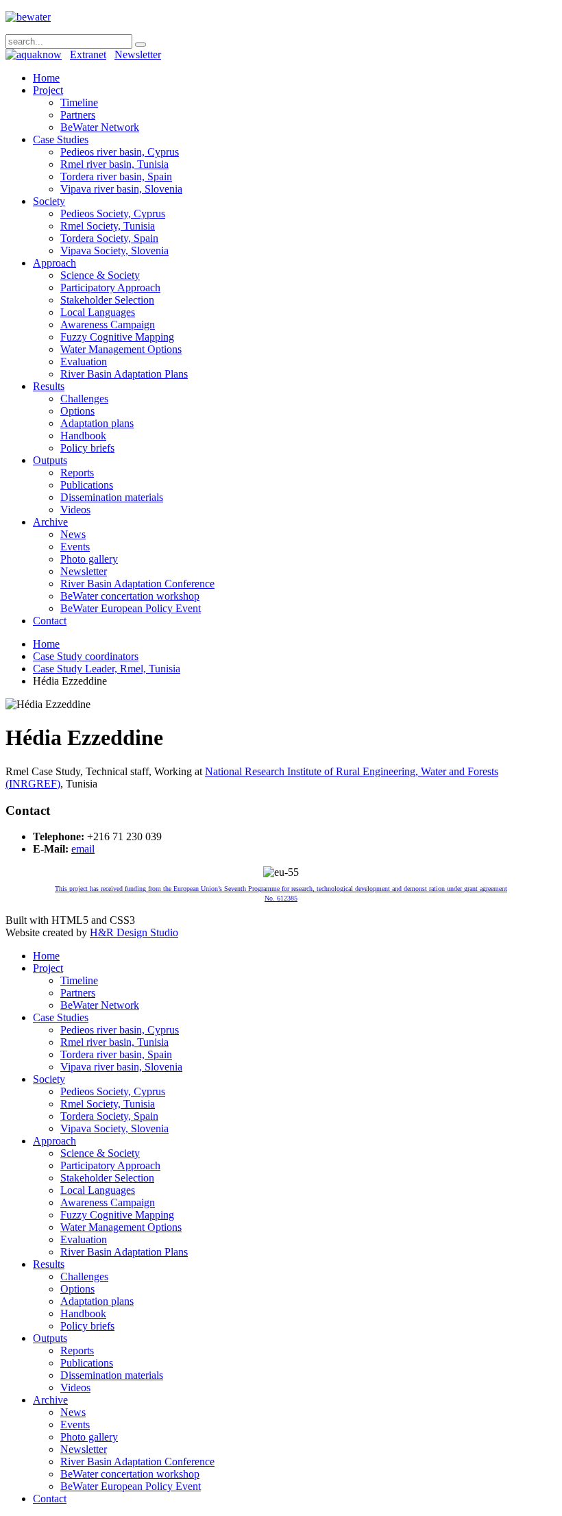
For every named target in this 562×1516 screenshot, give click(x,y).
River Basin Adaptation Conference (137, 583)
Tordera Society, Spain (109, 238)
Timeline (79, 102)
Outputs (50, 460)
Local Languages (97, 312)
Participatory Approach (110, 287)
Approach (54, 263)
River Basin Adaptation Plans (124, 374)
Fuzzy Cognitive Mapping (117, 337)
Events (75, 546)
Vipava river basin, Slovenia (121, 189)
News (73, 534)
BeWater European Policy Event (130, 608)
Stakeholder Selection (107, 300)
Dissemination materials (111, 497)
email (83, 849)
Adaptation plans (97, 423)
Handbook (83, 435)
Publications (86, 485)
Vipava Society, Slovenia (114, 250)
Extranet (88, 54)
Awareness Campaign (107, 324)
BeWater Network (99, 127)
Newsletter (137, 54)
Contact (49, 620)
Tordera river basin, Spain (116, 176)
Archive (50, 522)
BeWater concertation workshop (129, 596)
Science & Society (100, 275)
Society (49, 201)
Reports (77, 472)
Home (46, 78)
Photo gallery (89, 559)
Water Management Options (121, 349)
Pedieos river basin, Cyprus (119, 152)
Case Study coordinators (85, 656)
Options (77, 411)
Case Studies (60, 139)
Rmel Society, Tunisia (107, 226)
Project (48, 90)
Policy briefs (87, 448)
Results (48, 386)
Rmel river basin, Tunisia (114, 164)
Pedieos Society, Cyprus (112, 213)
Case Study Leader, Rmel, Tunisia (106, 668)
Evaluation (83, 361)
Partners (77, 115)
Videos (75, 509)
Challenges (84, 398)
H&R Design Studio (134, 932)
